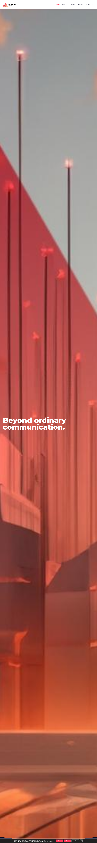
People (73, 4)
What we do (65, 4)
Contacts (87, 4)
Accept (59, 840)
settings (51, 841)
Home (58, 4)
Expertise (80, 4)
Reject (67, 840)
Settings (75, 840)
